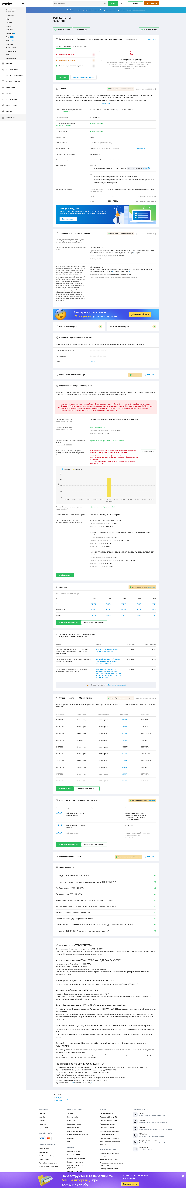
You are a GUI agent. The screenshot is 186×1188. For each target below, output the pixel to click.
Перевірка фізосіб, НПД (108, 1117)
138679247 (124, 754)
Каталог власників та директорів (75, 1167)
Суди (9, 37)
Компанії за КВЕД (73, 1155)
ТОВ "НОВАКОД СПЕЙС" (61, 1100)
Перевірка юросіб (106, 1113)
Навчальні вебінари (74, 1131)
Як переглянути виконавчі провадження (109, 1155)
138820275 (124, 720)
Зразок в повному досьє (69, 622)
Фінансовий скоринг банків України (110, 1143)
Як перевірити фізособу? (109, 1159)
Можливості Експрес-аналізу (83, 77)
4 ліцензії (93, 362)
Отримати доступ (136, 375)
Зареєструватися (130, 1184)
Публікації (10, 33)
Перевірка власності (107, 1124)
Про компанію (72, 1117)
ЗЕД (7, 55)
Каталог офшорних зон (75, 1162)
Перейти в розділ (65, 575)
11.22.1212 (59, 825)
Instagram (42, 1124)
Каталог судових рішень (76, 1158)
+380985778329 (113, 201)
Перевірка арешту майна (109, 1169)
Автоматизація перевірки (109, 1131)
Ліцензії (9, 40)
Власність (9, 22)
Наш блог (70, 1138)
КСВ (68, 1142)
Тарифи (70, 1113)
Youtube (42, 1120)
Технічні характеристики (48, 1163)
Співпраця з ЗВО (73, 1127)
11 (129, 271)
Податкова (9, 44)
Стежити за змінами (63, 30)
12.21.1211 (59, 813)
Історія (8, 26)
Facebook (42, 1113)
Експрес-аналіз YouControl (110, 1138)
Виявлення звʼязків (107, 1135)
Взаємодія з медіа (74, 1124)
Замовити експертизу (150, 30)
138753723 (124, 726)
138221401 (124, 760)
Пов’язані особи (11, 51)
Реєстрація (152, 3)
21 (142, 253)
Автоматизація (11, 58)
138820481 (124, 733)
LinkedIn (42, 1117)
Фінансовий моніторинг (108, 1120)
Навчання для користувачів (77, 1135)
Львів (72, 1083)
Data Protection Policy (46, 1156)
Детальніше (141, 148)
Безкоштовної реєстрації (117, 685)
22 (113, 271)
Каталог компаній (74, 1151)
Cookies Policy (44, 1159)
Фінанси (8, 19)
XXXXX (93, 604)
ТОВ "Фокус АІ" (58, 1097)
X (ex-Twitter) (43, 1127)
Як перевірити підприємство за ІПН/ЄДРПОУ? (111, 1164)
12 (126, 253)
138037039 (124, 767)
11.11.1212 (59, 833)
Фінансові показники (107, 1127)
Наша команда (72, 1120)
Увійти (135, 3)
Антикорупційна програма (48, 1166)
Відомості (9, 30)
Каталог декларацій (74, 1171)
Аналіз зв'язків (11, 48)
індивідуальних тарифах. (136, 10)
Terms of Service (44, 1149)
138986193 (124, 740)
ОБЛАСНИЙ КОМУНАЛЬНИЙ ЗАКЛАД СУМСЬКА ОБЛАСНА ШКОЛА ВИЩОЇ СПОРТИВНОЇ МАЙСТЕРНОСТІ (108, 661)
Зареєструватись (68, 219)
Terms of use (43, 1152)
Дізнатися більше (140, 314)
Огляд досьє (10, 15)
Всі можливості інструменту (94, 622)
